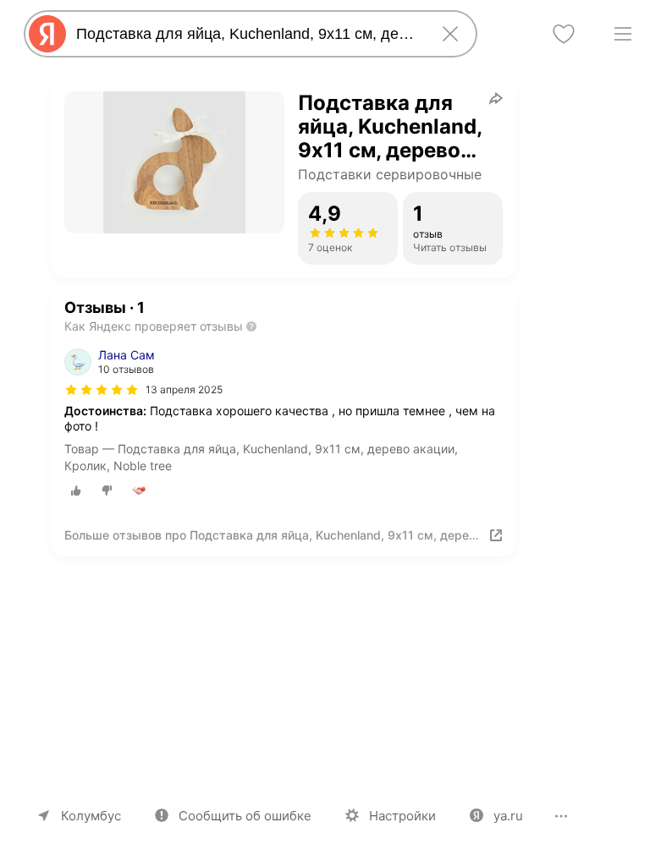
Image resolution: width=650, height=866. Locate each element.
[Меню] (623, 34)
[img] (101, 390)
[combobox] (247, 34)
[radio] (76, 490)
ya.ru (508, 816)
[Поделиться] (496, 98)
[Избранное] (563, 33)
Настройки (402, 816)
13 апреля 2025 (184, 389)
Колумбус (91, 816)
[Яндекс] (47, 33)
